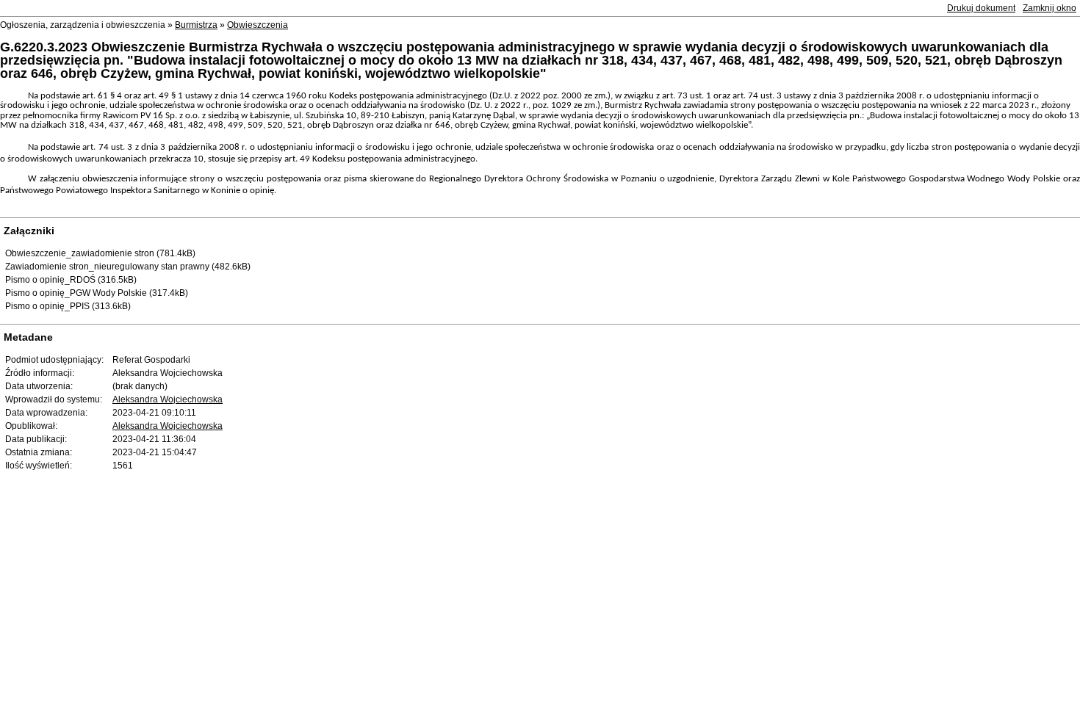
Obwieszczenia (257, 25)
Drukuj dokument (981, 8)
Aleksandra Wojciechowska (167, 399)
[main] (540, 149)
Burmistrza (196, 25)
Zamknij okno (1049, 8)
